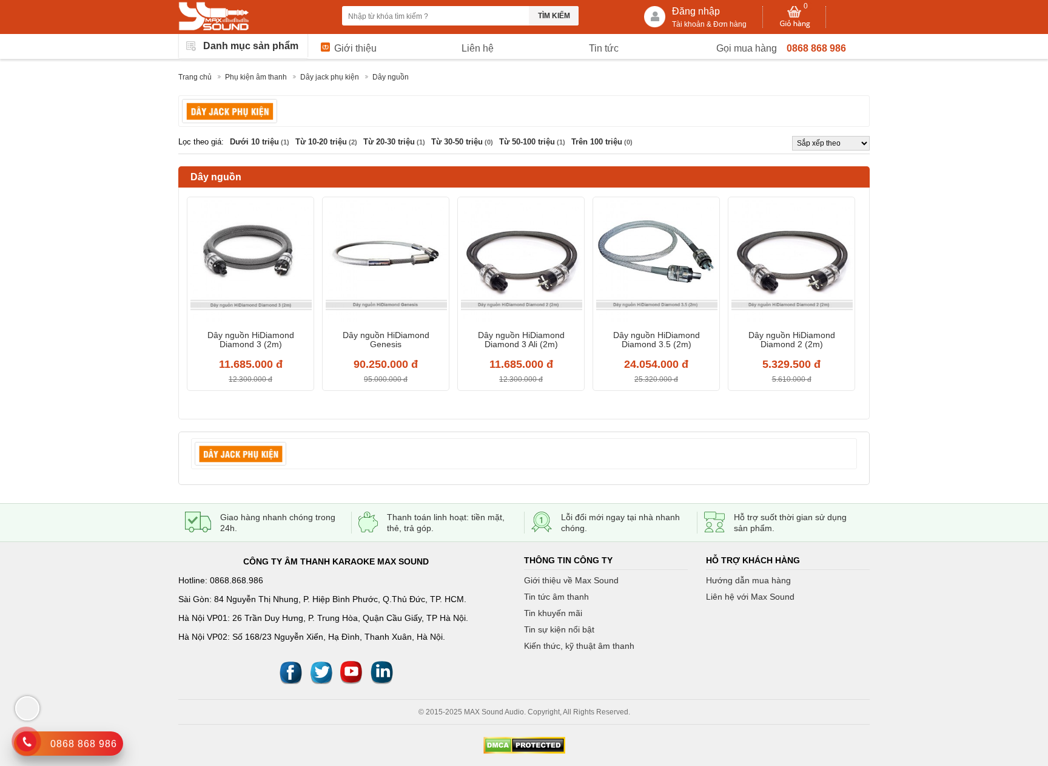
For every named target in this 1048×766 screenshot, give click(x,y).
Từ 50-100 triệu (532, 141)
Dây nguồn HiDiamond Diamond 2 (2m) (791, 340)
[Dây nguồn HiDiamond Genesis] (386, 262)
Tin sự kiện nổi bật (559, 629)
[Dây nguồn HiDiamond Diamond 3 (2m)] (250, 262)
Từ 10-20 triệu (326, 141)
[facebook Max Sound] (290, 671)
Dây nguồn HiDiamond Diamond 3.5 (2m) (656, 340)
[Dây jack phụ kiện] (230, 111)
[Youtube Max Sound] (351, 671)
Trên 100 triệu (602, 141)
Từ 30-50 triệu (462, 141)
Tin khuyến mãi (553, 613)
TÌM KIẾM (554, 16)
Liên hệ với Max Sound (750, 597)
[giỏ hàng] (795, 17)
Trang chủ (195, 77)
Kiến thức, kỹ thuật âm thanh (579, 646)
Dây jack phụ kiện (329, 77)
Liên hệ (478, 48)
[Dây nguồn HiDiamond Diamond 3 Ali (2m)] (521, 262)
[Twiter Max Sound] (321, 671)
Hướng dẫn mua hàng (748, 580)
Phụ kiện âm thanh (256, 77)
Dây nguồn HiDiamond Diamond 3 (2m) (250, 340)
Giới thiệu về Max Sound (571, 580)
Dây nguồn (390, 77)
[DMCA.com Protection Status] (524, 745)
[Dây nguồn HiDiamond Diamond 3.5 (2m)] (656, 262)
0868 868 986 (816, 48)
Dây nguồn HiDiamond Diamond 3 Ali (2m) (521, 340)
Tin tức (604, 48)
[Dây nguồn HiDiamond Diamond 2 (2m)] (791, 262)
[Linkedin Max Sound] (381, 671)
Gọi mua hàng (746, 48)
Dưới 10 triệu (259, 141)
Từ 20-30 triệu (394, 141)
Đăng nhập (696, 11)
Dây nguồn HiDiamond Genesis (386, 340)
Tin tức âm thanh (556, 597)
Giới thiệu (355, 48)
